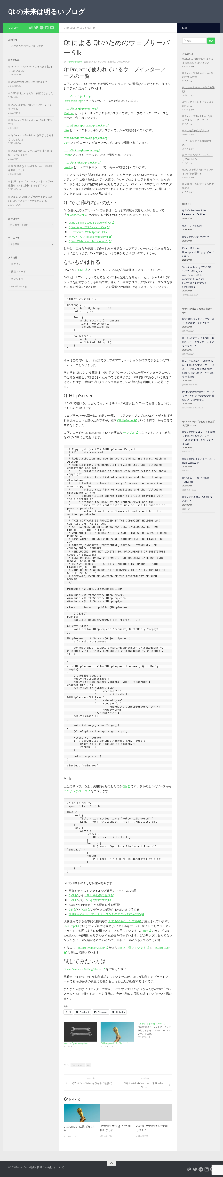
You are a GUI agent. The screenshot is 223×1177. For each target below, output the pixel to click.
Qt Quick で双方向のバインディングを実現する (197, 171)
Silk (125, 786)
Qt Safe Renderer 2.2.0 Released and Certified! (194, 212)
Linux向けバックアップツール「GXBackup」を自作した (198, 321)
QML (81, 270)
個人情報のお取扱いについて (48, 1167)
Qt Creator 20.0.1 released (195, 237)
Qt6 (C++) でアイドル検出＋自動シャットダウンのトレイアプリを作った (198, 342)
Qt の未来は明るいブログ (46, 11)
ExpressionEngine (74, 101)
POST (83, 909)
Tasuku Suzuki (74, 61)
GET (71, 909)
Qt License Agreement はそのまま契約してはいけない (197, 60)
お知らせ (90, 28)
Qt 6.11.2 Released (192, 225)
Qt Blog (186, 204)
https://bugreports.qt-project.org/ (86, 125)
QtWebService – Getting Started (83, 969)
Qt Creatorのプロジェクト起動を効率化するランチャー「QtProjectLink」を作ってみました (198, 437)
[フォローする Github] (52, 28)
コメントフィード (21, 279)
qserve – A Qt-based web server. (89, 236)
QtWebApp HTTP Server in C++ (87, 227)
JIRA (66, 130)
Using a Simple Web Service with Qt (90, 222)
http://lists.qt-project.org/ (81, 108)
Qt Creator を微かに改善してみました (197, 499)
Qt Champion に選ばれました (115, 1043)
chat (145, 930)
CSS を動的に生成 (96, 900)
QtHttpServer (125, 420)
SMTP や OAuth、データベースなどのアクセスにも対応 (105, 914)
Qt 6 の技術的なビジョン (195, 130)
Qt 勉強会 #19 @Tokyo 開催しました (115, 1128)
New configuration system (76, 1043)
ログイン (16, 264)
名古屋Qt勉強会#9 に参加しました (152, 1128)
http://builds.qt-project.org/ (82, 150)
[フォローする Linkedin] (47, 28)
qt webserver (75, 215)
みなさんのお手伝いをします (27, 46)
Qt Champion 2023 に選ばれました (29, 82)
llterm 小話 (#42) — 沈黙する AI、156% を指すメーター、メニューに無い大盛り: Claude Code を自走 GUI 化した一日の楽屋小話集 (198, 369)
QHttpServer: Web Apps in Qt (86, 232)
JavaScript (70, 926)
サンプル (129, 432)
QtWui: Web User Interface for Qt (88, 241)
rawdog (68, 167)
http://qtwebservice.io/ (91, 947)
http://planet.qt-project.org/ (82, 162)
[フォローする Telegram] (41, 28)
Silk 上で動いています (132, 947)
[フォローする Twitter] (36, 28)
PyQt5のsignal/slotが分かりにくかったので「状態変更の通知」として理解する (198, 396)
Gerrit (67, 142)
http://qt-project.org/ (78, 96)
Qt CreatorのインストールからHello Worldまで (198, 461)
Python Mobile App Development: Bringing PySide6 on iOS (198, 252)
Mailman (69, 113)
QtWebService (73, 28)
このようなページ (75, 791)
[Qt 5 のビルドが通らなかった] (156, 1030)
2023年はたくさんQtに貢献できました (32, 93)
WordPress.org (18, 286)
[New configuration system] (80, 1032)
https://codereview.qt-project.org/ (86, 138)
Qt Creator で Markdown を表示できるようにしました (197, 118)
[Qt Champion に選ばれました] (117, 1032)
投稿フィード (18, 271)
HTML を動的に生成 (98, 895)
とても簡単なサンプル (123, 921)
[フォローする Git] (31, 28)
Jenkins (68, 155)
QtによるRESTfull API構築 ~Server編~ (195, 480)
